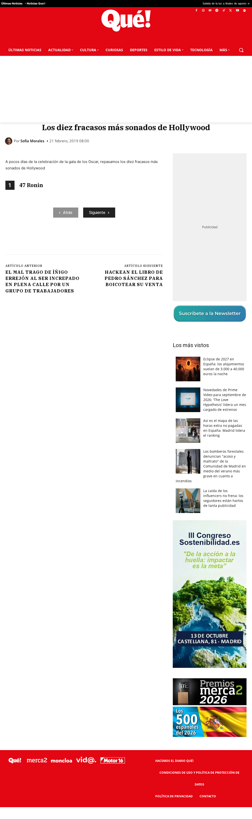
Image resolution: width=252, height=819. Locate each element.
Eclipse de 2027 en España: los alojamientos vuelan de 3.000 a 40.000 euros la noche (223, 366)
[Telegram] (217, 11)
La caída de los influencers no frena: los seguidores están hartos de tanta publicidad (223, 498)
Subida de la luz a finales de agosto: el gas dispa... (197, 3)
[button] (241, 50)
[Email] (113, 238)
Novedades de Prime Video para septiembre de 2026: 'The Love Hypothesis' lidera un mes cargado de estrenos (224, 399)
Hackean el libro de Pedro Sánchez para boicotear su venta (134, 278)
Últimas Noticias (11, 3)
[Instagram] (203, 11)
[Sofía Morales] (9, 141)
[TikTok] (224, 11)
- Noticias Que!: (35, 3)
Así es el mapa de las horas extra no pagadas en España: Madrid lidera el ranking (224, 428)
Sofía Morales (32, 141)
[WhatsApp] (79, 238)
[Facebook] (196, 11)
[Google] (244, 11)
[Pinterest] (68, 238)
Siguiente (97, 212)
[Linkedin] (102, 238)
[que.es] (126, 21)
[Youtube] (237, 11)
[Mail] (210, 11)
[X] (231, 11)
